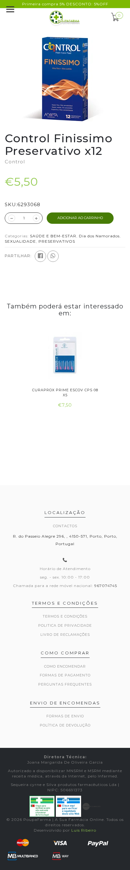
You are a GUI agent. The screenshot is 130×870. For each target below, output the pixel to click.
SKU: (11, 204)
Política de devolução (65, 725)
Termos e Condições (65, 616)
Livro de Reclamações (65, 634)
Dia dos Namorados (99, 236)
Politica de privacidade (65, 625)
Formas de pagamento (65, 675)
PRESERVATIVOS (56, 241)
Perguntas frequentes (65, 684)
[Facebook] (40, 256)
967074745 (105, 585)
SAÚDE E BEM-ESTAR (53, 236)
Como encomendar (65, 666)
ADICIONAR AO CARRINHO (80, 218)
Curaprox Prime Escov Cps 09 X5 (91, 392)
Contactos (65, 526)
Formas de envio (65, 716)
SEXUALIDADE (20, 241)
